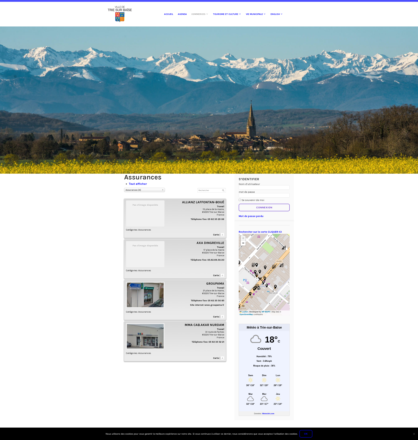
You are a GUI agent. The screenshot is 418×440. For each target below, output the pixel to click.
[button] (256, 275)
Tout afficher (138, 184)
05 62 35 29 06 (216, 219)
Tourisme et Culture (225, 14)
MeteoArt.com (268, 414)
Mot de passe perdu (251, 216)
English (275, 14)
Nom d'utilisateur (249, 184)
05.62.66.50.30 (215, 259)
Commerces (198, 14)
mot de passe (247, 191)
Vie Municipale (254, 14)
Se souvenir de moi (253, 200)
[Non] (414, 433)
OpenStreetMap (246, 314)
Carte (216, 234)
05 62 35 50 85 (216, 300)
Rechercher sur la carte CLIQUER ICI (260, 231)
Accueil (168, 14)
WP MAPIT (266, 311)
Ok (306, 433)
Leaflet (244, 311)
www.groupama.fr (214, 305)
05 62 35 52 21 (216, 341)
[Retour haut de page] (222, 234)
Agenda (182, 14)
